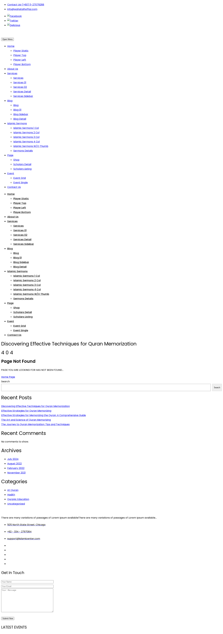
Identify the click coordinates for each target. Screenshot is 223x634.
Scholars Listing (22, 169)
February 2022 (15, 468)
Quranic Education (18, 499)
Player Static (21, 50)
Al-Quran (12, 490)
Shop (16, 160)
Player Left (19, 60)
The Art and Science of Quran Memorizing (26, 420)
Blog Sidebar (20, 114)
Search (5, 381)
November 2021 (16, 472)
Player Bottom (22, 64)
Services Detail (22, 91)
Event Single (20, 182)
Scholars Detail (22, 164)
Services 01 (19, 82)
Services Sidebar (23, 96)
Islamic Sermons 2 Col (26, 132)
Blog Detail (19, 119)
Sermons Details (23, 150)
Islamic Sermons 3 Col (26, 137)
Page (10, 155)
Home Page (8, 377)
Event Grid (19, 178)
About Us (12, 69)
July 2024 (13, 459)
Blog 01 (17, 110)
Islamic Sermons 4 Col (26, 141)
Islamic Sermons (17, 123)
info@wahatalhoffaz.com (22, 9)
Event (10, 173)
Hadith (11, 494)
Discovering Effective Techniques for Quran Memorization (35, 406)
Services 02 (20, 87)
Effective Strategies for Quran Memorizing (26, 410)
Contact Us (14, 187)
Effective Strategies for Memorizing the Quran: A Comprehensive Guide (43, 415)
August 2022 (14, 463)
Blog (9, 100)
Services (12, 73)
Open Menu (7, 39)
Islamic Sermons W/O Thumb (30, 146)
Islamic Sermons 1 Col (26, 128)
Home (10, 46)
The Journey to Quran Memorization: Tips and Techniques (35, 424)
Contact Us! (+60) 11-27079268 (25, 4)
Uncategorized (16, 504)
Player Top (19, 55)
